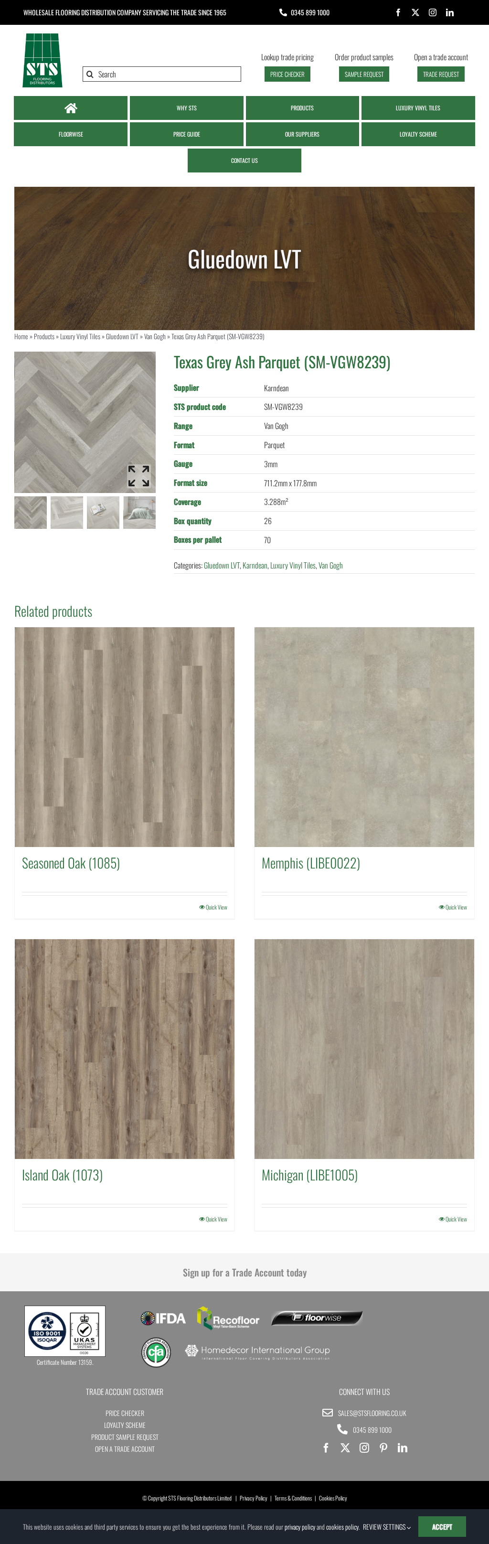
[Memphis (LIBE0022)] (364, 737)
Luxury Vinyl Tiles (80, 336)
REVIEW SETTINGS (385, 1527)
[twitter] (415, 12)
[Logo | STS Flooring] (42, 36)
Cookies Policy (333, 1498)
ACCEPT (442, 1527)
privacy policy (300, 1527)
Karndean (255, 565)
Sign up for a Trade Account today (245, 1272)
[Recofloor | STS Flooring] (228, 1309)
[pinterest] (383, 1448)
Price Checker (125, 1413)
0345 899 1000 (310, 12)
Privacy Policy (253, 1498)
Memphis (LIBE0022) (311, 862)
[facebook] (398, 12)
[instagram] (432, 12)
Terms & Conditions (293, 1498)
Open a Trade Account (125, 1449)
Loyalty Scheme (125, 1425)
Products (44, 336)
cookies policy (342, 1527)
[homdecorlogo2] (257, 1345)
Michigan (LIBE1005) (310, 1174)
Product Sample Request (125, 1437)
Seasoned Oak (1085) (71, 862)
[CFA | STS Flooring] (156, 1340)
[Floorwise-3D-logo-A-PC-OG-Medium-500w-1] (316, 1314)
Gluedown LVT (122, 336)
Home (21, 336)
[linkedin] (450, 12)
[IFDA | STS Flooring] (163, 1314)
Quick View (216, 907)
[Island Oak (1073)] (124, 1049)
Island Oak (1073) (62, 1174)
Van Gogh (155, 336)
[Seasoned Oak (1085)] (124, 737)
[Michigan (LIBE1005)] (364, 1049)
